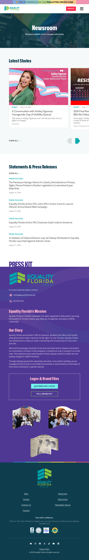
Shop (26, 494)
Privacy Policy (44, 549)
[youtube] (54, 544)
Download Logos (45, 386)
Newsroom (62, 494)
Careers (26, 511)
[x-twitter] (44, 544)
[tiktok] (49, 544)
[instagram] (35, 544)
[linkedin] (58, 544)
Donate (71, 9)
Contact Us (26, 505)
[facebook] (40, 544)
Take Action (63, 499)
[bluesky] (31, 544)
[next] (77, 141)
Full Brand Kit (44, 394)
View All (13, 141)
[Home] (12, 8)
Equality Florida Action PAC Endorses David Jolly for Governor (40, 222)
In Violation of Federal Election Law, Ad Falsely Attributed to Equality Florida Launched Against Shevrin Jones (44, 240)
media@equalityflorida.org (24, 295)
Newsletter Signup (62, 505)
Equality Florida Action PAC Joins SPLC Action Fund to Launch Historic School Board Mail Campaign (41, 205)
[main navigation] (82, 8)
